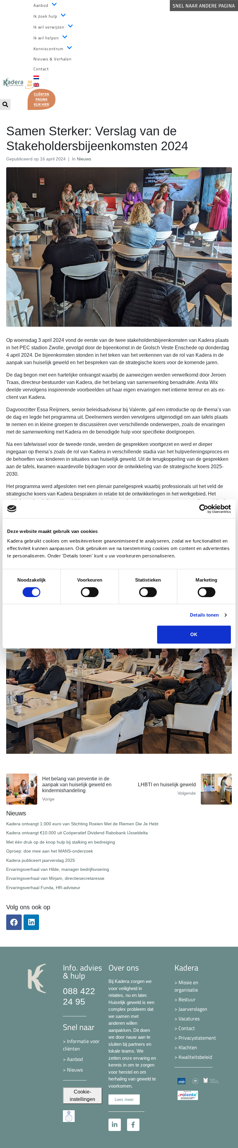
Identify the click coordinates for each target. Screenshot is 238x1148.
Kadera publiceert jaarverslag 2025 (40, 860)
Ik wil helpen (46, 38)
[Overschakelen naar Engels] (135, 85)
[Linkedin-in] (114, 1125)
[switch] (90, 592)
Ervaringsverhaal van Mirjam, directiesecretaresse (55, 878)
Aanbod (40, 5)
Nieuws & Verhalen (52, 59)
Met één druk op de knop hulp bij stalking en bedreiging (60, 842)
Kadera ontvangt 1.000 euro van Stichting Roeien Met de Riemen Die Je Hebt (82, 823)
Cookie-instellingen (82, 1095)
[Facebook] (14, 922)
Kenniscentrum (48, 49)
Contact (41, 69)
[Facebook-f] (133, 1125)
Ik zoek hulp (45, 16)
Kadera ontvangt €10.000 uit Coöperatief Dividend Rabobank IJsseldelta (77, 832)
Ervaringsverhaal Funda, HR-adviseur (43, 887)
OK (193, 634)
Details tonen (204, 615)
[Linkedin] (31, 922)
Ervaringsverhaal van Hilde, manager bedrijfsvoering (57, 869)
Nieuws (84, 158)
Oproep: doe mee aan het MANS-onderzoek (49, 851)
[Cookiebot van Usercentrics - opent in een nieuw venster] (204, 508)
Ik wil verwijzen (48, 27)
